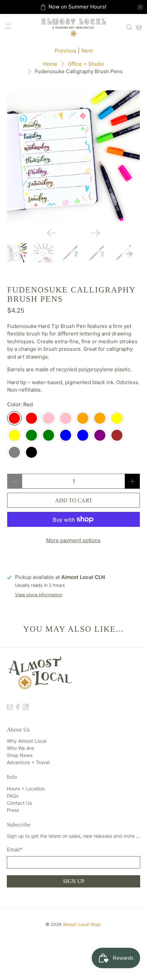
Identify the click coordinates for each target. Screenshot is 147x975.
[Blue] (83, 435)
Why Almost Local (26, 741)
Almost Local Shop (82, 924)
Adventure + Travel (28, 762)
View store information (38, 594)
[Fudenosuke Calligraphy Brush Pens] (73, 156)
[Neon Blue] (65, 435)
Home (50, 63)
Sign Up (73, 881)
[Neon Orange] (83, 418)
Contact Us (19, 803)
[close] (140, 7)
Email (15, 849)
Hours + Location (26, 788)
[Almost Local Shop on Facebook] (18, 708)
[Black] (31, 452)
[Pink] (48, 418)
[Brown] (117, 435)
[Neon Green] (31, 435)
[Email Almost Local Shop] (10, 708)
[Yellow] (14, 435)
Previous (65, 50)
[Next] (95, 233)
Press (13, 810)
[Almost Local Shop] (73, 27)
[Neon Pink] (65, 418)
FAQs (12, 796)
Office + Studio (86, 63)
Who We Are (20, 748)
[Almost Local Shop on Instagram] (26, 708)
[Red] (14, 418)
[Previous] (52, 233)
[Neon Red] (31, 418)
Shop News (19, 755)
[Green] (48, 435)
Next (87, 50)
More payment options (73, 540)
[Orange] (100, 418)
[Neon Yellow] (117, 418)
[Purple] (100, 435)
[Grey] (14, 452)
